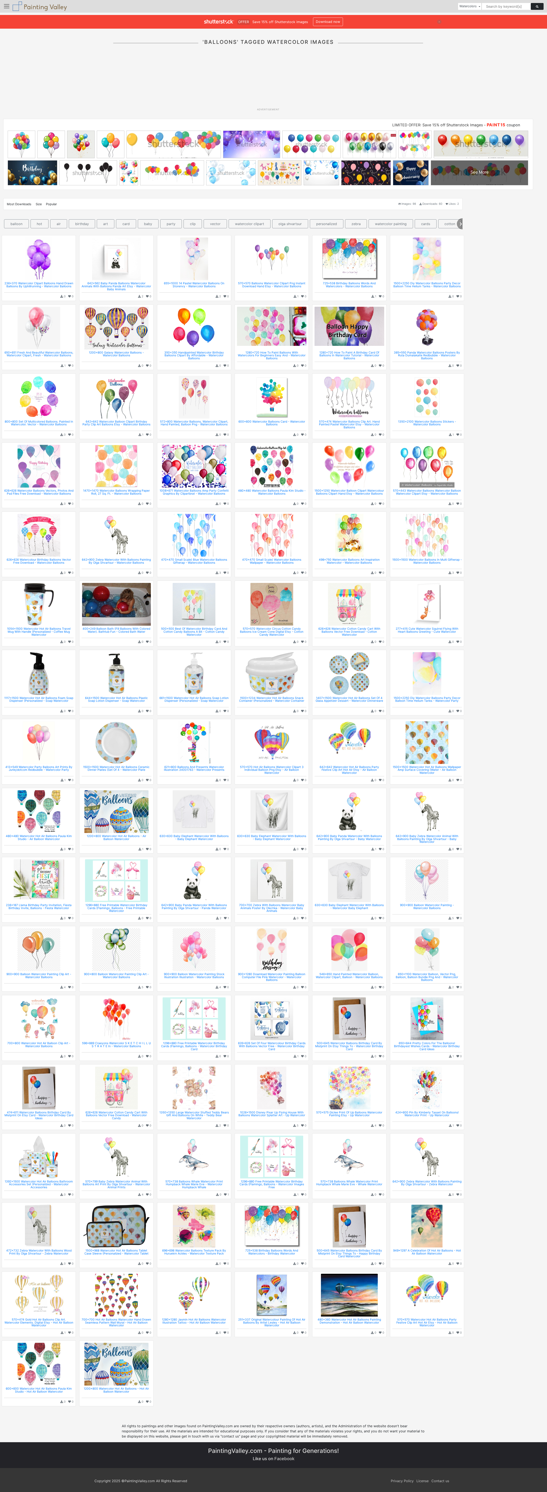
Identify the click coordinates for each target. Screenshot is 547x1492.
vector (215, 224)
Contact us (440, 1481)
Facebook (284, 1458)
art (105, 224)
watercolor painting (391, 224)
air (59, 224)
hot (39, 224)
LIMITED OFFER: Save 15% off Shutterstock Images (437, 125)
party (171, 224)
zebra (356, 224)
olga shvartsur (290, 224)
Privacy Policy (402, 1481)
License (422, 1481)
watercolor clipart (249, 224)
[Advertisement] (268, 79)
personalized (326, 224)
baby (148, 224)
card (126, 224)
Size (39, 204)
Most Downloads (19, 204)
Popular (51, 204)
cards (425, 224)
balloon (16, 224)
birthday (82, 224)
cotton (449, 224)
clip (193, 224)
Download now (328, 21)
